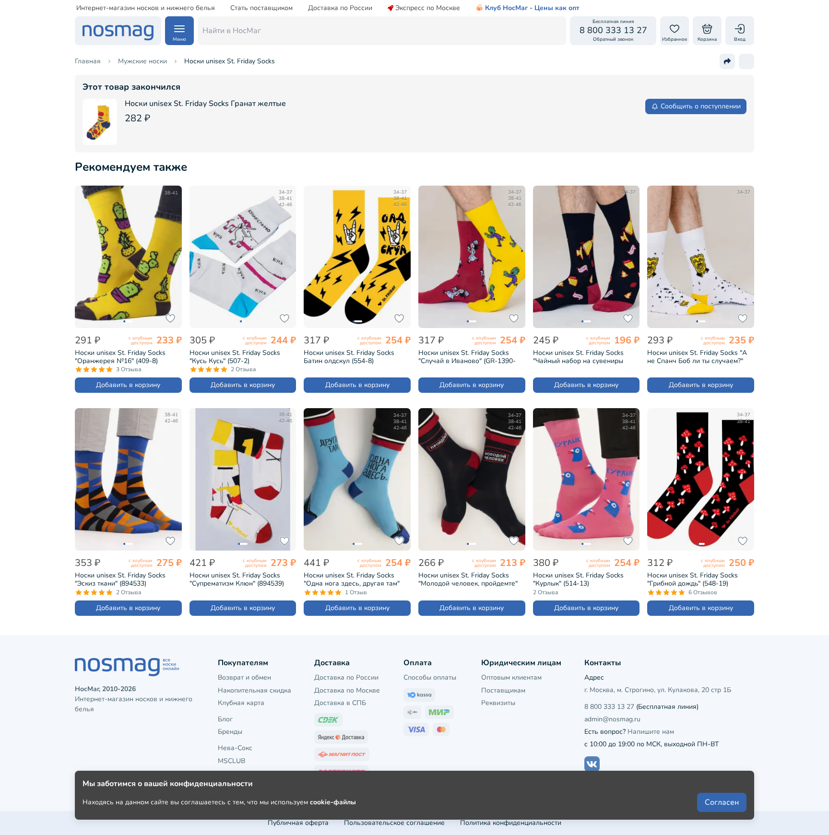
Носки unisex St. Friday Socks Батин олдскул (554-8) (349, 356)
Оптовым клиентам (511, 677)
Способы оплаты (429, 677)
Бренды (230, 731)
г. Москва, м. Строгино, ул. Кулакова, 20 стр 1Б (657, 689)
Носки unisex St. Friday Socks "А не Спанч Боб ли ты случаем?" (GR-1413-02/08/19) (697, 356)
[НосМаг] (118, 30)
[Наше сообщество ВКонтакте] (592, 764)
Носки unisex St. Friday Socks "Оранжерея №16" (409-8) (120, 356)
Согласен (722, 802)
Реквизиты (498, 702)
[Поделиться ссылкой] (727, 61)
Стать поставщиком (261, 8)
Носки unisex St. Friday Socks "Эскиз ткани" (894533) (120, 579)
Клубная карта (241, 702)
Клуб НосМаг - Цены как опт (532, 8)
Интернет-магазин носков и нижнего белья (145, 8)
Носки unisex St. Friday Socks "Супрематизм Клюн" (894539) (236, 579)
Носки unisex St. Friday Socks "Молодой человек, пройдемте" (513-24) (468, 579)
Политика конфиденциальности (510, 822)
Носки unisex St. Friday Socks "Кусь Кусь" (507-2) (234, 356)
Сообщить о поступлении (701, 106)
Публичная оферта (298, 822)
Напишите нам (651, 731)
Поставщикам (503, 690)
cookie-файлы (333, 802)
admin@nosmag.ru (612, 719)
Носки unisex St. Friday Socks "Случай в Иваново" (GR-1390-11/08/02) (467, 356)
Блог (225, 719)
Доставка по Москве (347, 690)
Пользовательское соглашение (394, 822)
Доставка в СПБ (340, 702)
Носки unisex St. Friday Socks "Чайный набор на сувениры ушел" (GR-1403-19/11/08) (578, 356)
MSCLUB (231, 760)
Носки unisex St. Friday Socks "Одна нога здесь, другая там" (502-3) (352, 579)
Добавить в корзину (128, 384)
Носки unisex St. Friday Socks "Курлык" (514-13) (578, 579)
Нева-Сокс (235, 748)
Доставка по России (340, 8)
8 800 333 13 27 (609, 706)
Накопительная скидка (254, 690)
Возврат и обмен (244, 677)
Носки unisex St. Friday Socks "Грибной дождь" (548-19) (692, 579)
